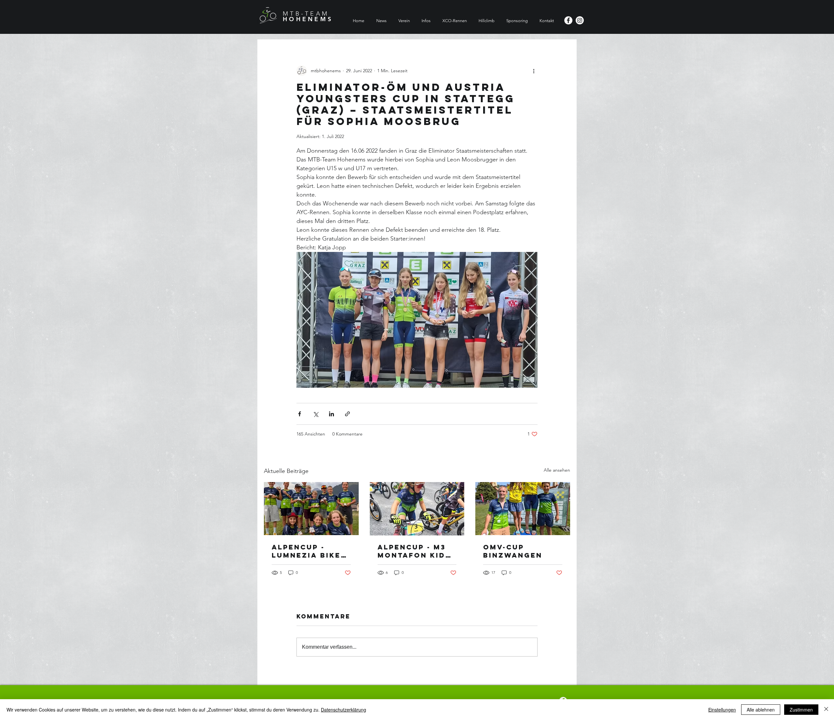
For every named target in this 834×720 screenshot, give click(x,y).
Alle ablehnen (761, 709)
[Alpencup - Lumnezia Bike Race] (311, 508)
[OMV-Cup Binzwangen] (522, 508)
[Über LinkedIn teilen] (331, 414)
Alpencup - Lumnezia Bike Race (306, 551)
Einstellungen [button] (722, 709)
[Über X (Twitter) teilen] (315, 414)
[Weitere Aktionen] (534, 71)
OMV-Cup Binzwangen (512, 551)
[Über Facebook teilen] (299, 414)
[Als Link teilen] (347, 414)
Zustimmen (801, 709)
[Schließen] (826, 709)
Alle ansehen (557, 470)
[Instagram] (580, 20)
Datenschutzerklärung (343, 709)
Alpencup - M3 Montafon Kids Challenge (414, 551)
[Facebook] (568, 20)
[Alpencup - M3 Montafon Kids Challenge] (417, 508)
